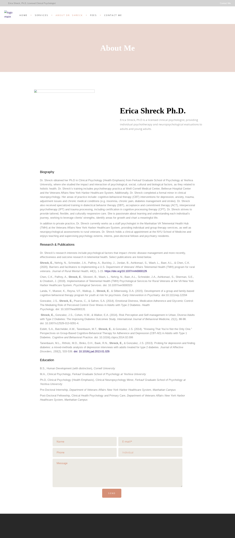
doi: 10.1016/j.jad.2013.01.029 (91, 351)
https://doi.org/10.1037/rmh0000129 (126, 271)
